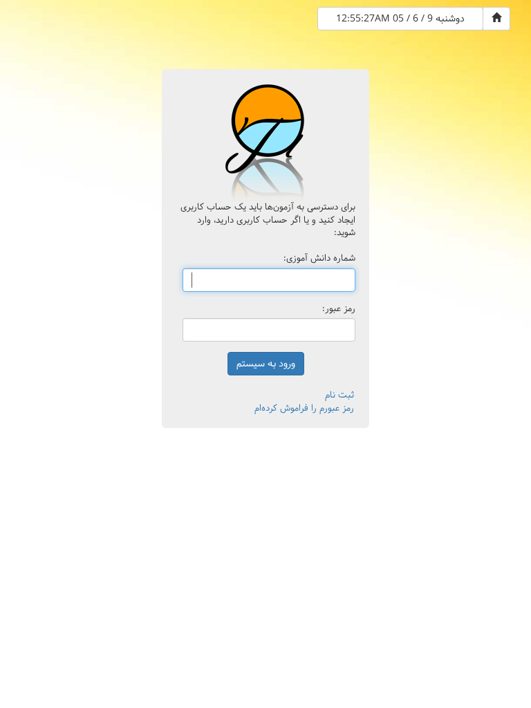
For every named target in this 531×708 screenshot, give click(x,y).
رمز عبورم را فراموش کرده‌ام (304, 408)
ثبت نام (339, 395)
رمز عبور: (338, 308)
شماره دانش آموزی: (319, 258)
